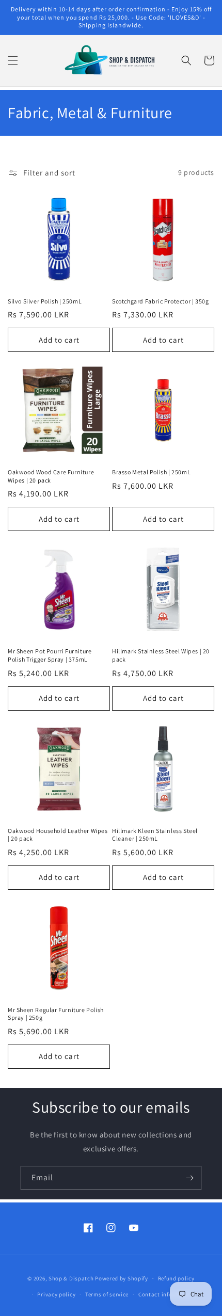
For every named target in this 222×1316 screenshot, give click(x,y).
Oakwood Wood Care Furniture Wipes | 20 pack (51, 476)
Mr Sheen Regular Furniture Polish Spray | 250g (56, 1014)
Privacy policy (56, 1294)
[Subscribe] (189, 1178)
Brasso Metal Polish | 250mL (151, 472)
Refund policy (176, 1278)
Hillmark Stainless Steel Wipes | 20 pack (161, 655)
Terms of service (107, 1294)
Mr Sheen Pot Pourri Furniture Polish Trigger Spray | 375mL (49, 655)
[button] (13, 60)
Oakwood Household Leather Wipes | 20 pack (58, 835)
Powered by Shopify (121, 1278)
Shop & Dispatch (71, 1278)
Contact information (166, 1294)
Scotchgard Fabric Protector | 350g (160, 301)
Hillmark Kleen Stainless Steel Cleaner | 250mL (155, 835)
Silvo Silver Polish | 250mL (45, 301)
